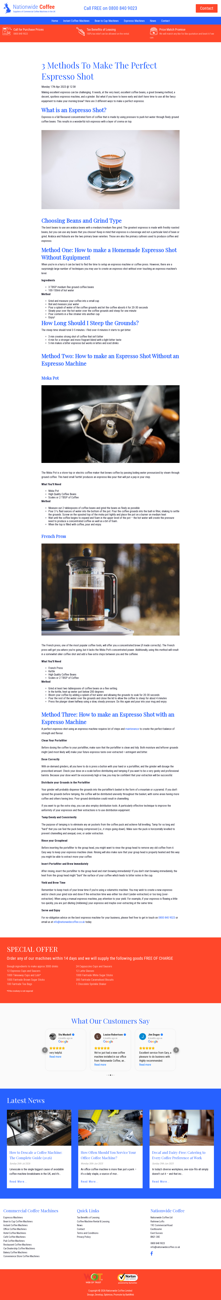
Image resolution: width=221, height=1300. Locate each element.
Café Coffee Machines (14, 1236)
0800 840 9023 (20, 33)
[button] (45, 1050)
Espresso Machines (134, 20)
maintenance (132, 729)
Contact (206, 8)
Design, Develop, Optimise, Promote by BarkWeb (110, 1294)
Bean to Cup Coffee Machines (18, 1221)
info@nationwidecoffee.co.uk (69, 922)
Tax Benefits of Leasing (101, 29)
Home (54, 20)
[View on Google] (52, 1036)
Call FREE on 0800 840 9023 (110, 8)
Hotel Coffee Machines (14, 1233)
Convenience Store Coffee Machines (21, 1256)
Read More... (18, 1181)
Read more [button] (55, 1064)
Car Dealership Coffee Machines (19, 1248)
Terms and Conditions (87, 1233)
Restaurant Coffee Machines (17, 1244)
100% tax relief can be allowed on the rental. (108, 33)
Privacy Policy (84, 1236)
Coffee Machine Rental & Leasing (93, 1221)
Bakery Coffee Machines (15, 1252)
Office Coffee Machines (15, 1229)
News (153, 20)
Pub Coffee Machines (14, 1240)
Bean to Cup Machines (107, 20)
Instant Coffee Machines (76, 20)
